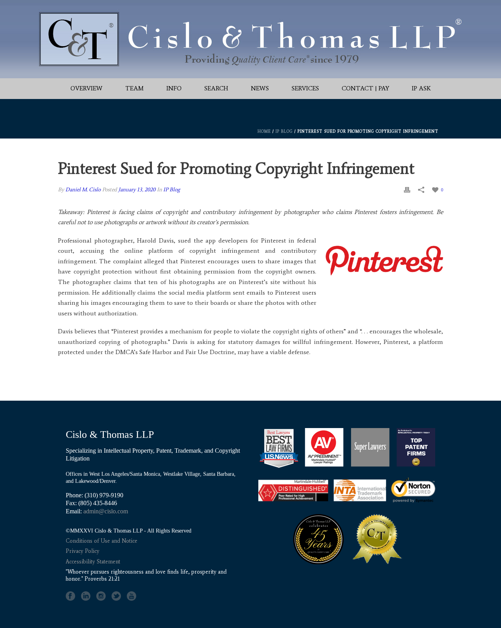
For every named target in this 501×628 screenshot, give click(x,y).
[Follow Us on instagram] (101, 596)
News (260, 88)
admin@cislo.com (105, 511)
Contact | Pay (365, 88)
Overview (86, 88)
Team (134, 88)
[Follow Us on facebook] (70, 596)
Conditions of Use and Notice (101, 541)
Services (305, 88)
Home (264, 131)
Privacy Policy (82, 551)
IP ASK (421, 88)
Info (174, 88)
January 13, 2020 (136, 189)
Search (216, 88)
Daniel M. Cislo (83, 189)
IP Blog (284, 131)
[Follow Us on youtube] (131, 596)
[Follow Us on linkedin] (85, 596)
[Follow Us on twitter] (116, 596)
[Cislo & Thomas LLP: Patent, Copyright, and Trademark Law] (250, 39)
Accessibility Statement (93, 561)
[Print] (407, 189)
